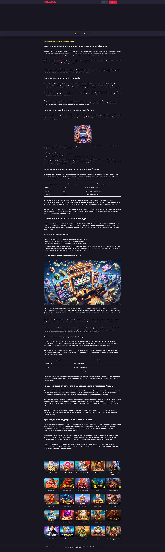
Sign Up (113, 2)
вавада (60, 60)
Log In (104, 2)
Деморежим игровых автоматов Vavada (59, 41)
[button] (77, 33)
